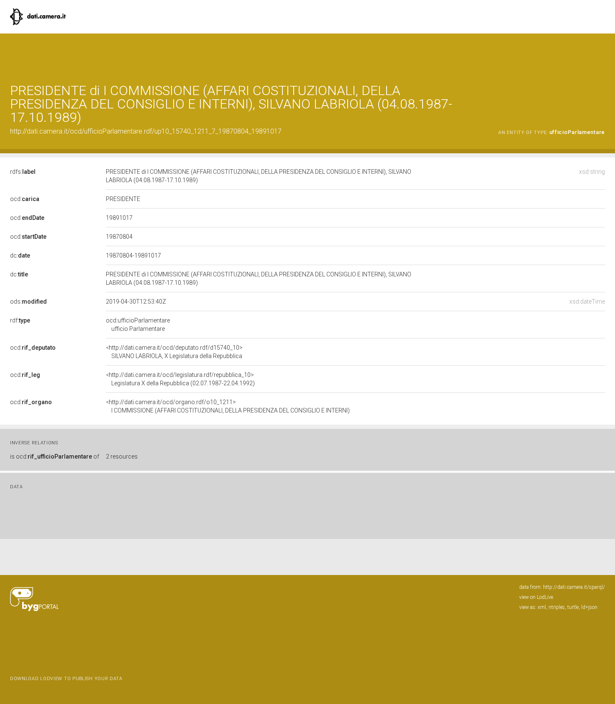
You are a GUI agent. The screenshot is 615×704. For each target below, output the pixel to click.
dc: (20, 255)
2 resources (122, 456)
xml (542, 607)
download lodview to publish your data (66, 678)
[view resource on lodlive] (601, 54)
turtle (573, 607)
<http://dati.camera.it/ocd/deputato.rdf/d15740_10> (174, 351)
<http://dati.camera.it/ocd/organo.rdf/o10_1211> (228, 406)
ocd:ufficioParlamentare (138, 324)
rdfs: (23, 171)
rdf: (20, 320)
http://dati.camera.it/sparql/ (574, 587)
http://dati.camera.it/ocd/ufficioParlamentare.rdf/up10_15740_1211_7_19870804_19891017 (146, 131)
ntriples (556, 607)
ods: (28, 301)
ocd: (24, 199)
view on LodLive (536, 597)
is (54, 456)
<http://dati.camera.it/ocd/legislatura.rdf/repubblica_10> (180, 379)
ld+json (589, 607)
